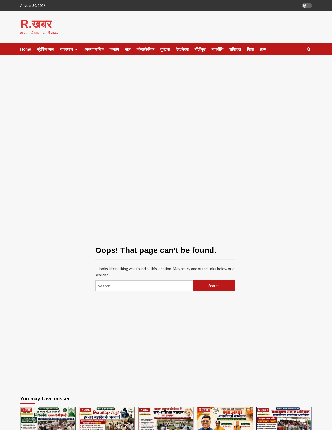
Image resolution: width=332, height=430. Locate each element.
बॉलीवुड (200, 49)
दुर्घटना (165, 49)
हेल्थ (263, 49)
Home (25, 49)
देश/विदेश (182, 49)
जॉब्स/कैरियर (145, 49)
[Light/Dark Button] (307, 5)
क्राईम (114, 49)
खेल (128, 49)
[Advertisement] (166, 99)
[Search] (309, 49)
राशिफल (235, 49)
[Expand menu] (76, 49)
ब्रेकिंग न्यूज (45, 49)
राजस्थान (66, 49)
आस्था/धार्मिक (94, 49)
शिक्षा (250, 49)
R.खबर (36, 23)
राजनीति (217, 49)
